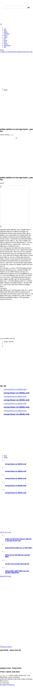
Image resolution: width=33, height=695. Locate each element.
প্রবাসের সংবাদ (7, 45)
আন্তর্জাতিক (6, 34)
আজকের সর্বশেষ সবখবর (5, 532)
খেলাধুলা (5, 37)
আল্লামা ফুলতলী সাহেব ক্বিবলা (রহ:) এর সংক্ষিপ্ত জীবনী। (18, 548)
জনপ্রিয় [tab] (5, 457)
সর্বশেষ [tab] (5, 456)
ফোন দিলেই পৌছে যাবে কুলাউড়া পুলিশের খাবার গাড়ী (17, 564)
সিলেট (5, 42)
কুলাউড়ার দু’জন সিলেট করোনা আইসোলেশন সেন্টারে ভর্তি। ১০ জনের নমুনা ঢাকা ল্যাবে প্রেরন (18, 539)
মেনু (1, 24)
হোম (5, 29)
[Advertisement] (16, 69)
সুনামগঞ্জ (6, 44)
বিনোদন (5, 35)
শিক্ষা (5, 47)
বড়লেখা (5, 40)
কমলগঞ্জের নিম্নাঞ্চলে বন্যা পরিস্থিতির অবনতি (16, 393)
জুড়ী (5, 39)
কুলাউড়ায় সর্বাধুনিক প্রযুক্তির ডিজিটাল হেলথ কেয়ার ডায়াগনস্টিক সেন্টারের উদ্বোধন (17, 571)
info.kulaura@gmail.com (7, 684)
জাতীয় (5, 30)
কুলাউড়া (5, 32)
